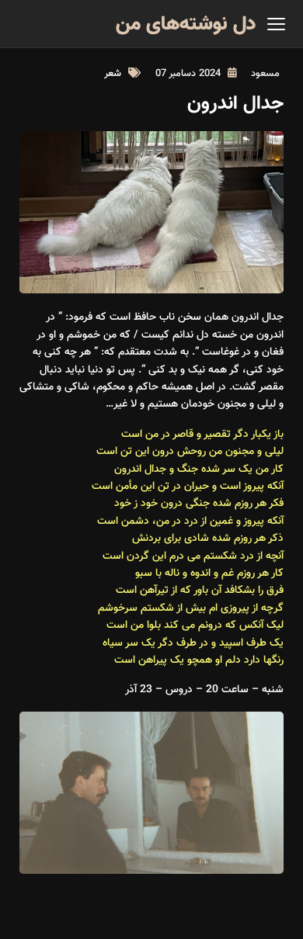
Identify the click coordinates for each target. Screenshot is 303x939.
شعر (112, 73)
